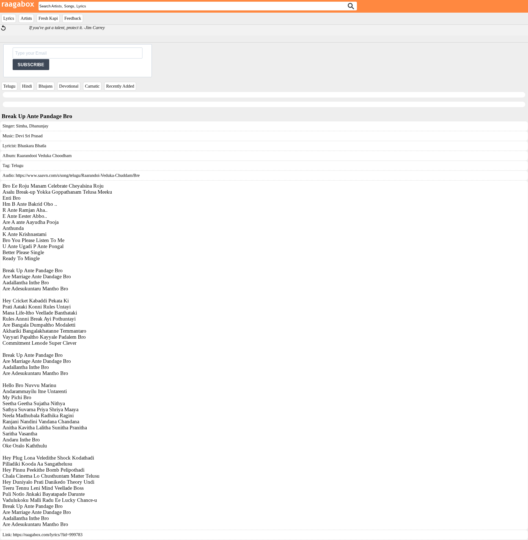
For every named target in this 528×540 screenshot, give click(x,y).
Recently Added (120, 86)
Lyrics (8, 18)
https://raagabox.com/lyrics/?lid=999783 (47, 534)
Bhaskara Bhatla (32, 145)
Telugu (9, 86)
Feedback (72, 18)
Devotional (68, 86)
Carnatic (92, 86)
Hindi (27, 86)
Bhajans (45, 86)
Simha (21, 126)
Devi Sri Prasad (29, 135)
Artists (26, 18)
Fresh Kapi (48, 18)
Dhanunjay (38, 126)
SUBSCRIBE (31, 64)
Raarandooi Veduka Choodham (44, 155)
